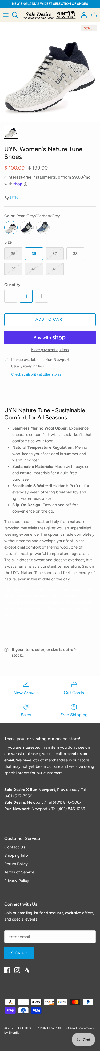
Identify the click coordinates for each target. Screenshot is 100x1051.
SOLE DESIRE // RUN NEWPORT (39, 1028)
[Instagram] (17, 970)
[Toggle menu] (6, 15)
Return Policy (16, 864)
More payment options (50, 350)
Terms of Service (19, 872)
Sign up (19, 953)
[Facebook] (7, 970)
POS (68, 1028)
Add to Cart (50, 319)
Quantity (12, 284)
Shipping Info (16, 855)
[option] (50, 72)
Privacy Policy (16, 880)
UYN (14, 197)
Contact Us (14, 847)
